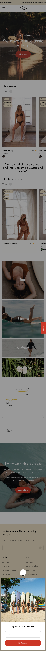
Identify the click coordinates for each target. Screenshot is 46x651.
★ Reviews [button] (44, 327)
